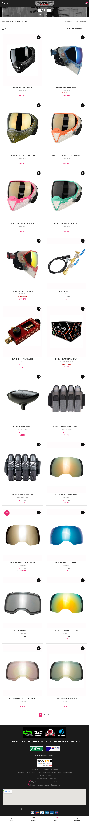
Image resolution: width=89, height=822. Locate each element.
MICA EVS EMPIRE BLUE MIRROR (66, 563)
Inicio (4, 22)
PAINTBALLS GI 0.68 (66, 362)
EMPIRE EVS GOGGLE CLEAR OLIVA (22, 155)
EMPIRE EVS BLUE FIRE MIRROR (66, 87)
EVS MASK (22, 90)
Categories (43, 15)
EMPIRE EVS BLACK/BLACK (22, 87)
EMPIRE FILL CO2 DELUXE (66, 291)
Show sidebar (9, 29)
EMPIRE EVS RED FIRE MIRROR (22, 291)
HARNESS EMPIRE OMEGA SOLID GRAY (66, 427)
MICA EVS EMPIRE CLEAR (22, 630)
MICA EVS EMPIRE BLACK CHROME (22, 563)
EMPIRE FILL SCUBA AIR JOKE (22, 359)
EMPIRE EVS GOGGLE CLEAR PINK (22, 223)
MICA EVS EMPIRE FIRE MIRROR (66, 630)
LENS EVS (66, 497)
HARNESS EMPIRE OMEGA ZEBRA (22, 495)
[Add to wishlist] (39, 37)
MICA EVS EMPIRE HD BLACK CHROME (22, 698)
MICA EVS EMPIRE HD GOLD (66, 698)
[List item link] (44, 775)
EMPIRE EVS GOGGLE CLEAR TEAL (66, 223)
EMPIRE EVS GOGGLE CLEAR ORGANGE (66, 155)
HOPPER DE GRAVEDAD (22, 430)
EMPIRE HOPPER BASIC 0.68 (22, 427)
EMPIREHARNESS (66, 430)
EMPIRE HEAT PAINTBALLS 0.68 (66, 359)
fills (66, 294)
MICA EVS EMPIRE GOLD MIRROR (66, 495)
